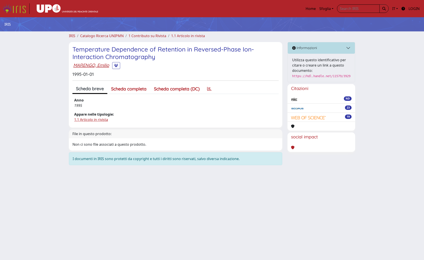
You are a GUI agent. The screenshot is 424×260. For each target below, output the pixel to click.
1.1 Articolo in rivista (188, 35)
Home (311, 8)
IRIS (72, 35)
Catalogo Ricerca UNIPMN (102, 35)
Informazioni (306, 48)
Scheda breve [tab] (90, 88)
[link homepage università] (67, 8)
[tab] (209, 89)
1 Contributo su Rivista (147, 35)
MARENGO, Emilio (91, 65)
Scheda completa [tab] (128, 89)
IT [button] (393, 8)
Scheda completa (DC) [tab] (177, 89)
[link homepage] (16, 8)
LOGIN (414, 8)
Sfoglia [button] (325, 8)
